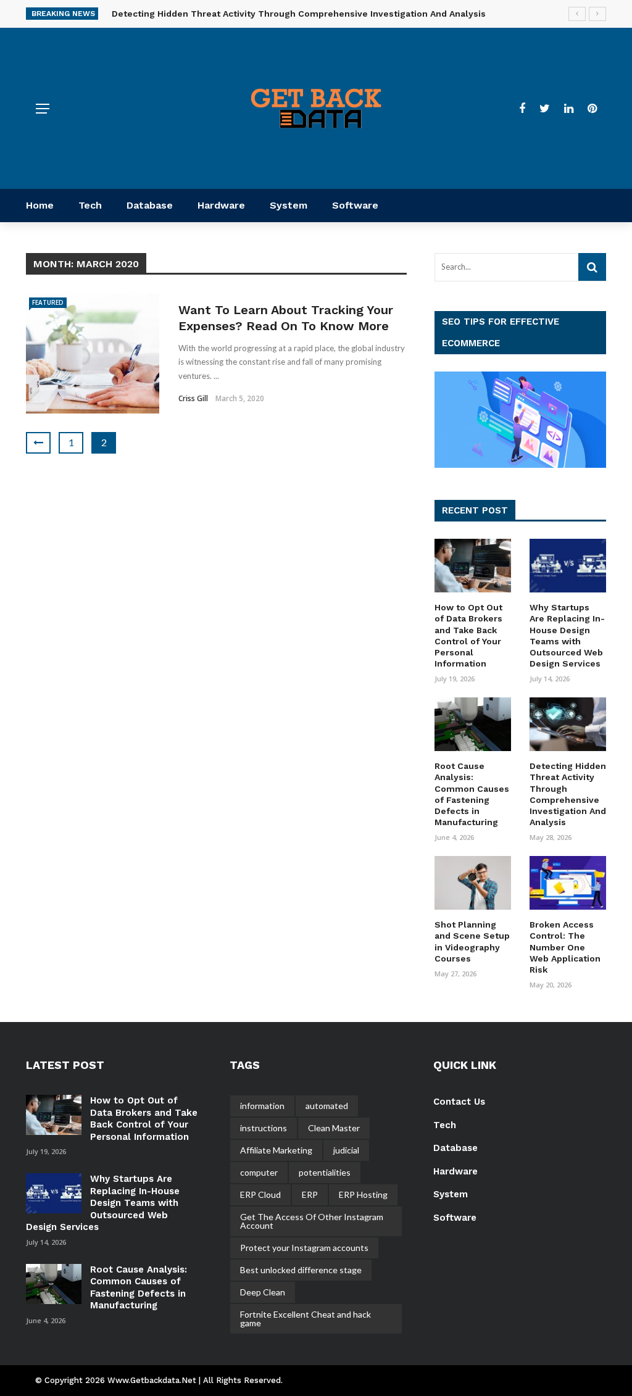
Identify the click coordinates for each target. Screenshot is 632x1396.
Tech (90, 205)
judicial (346, 1150)
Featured (48, 302)
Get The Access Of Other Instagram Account (311, 1221)
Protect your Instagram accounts (304, 1247)
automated (327, 1105)
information (262, 1105)
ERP (310, 1194)
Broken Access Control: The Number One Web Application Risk (565, 947)
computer (259, 1172)
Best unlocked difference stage (301, 1270)
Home (40, 205)
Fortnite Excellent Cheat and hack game (305, 1318)
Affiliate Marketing (276, 1150)
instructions (263, 1128)
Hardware (221, 205)
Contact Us (459, 1101)
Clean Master (334, 1128)
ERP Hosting (363, 1194)
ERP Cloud (260, 1194)
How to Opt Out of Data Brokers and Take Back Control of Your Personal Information (144, 1118)
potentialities (325, 1172)
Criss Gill (193, 398)
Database (150, 205)
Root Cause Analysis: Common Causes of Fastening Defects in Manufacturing (138, 1287)
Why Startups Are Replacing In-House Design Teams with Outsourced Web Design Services (103, 1202)
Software (355, 205)
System (288, 205)
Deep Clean (262, 1292)
